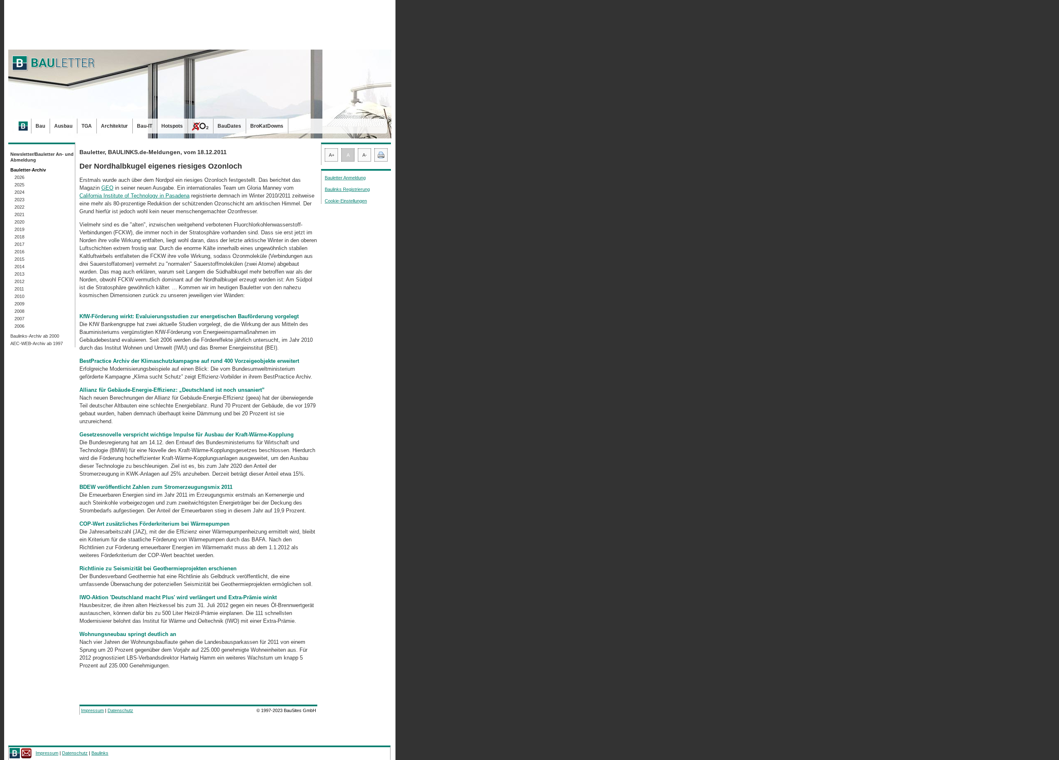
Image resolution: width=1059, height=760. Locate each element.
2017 (19, 244)
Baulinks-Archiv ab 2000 (34, 336)
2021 (19, 214)
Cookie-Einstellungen (346, 200)
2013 (19, 274)
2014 (19, 266)
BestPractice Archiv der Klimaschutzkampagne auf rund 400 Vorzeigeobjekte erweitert (189, 361)
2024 (19, 192)
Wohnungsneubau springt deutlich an (127, 634)
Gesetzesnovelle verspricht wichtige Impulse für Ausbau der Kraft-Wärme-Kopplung (186, 434)
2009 (19, 303)
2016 (19, 251)
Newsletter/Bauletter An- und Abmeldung (42, 157)
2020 (19, 221)
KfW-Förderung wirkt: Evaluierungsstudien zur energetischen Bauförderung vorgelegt (189, 316)
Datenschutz (120, 710)
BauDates (229, 126)
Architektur (114, 126)
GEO (107, 188)
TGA (86, 126)
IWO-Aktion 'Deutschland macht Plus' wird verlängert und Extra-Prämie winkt (178, 597)
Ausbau (63, 126)
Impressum (92, 710)
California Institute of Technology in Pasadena (134, 196)
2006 (19, 326)
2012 (19, 281)
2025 (19, 184)
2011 (19, 288)
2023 (19, 199)
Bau (40, 126)
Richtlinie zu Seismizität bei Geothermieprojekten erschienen (158, 568)
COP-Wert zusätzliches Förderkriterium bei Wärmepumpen (154, 524)
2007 (19, 318)
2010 (19, 296)
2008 (19, 311)
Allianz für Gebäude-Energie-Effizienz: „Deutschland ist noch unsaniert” (172, 390)
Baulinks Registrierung (347, 189)
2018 (19, 236)
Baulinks (99, 752)
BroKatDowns (266, 126)
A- (364, 154)
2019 (19, 229)
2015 (19, 259)
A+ (331, 154)
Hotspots (172, 126)
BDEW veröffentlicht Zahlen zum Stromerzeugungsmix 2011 (155, 487)
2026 (19, 177)
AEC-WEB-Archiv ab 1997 (36, 343)
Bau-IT (144, 126)
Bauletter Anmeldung (345, 177)
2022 (19, 207)
